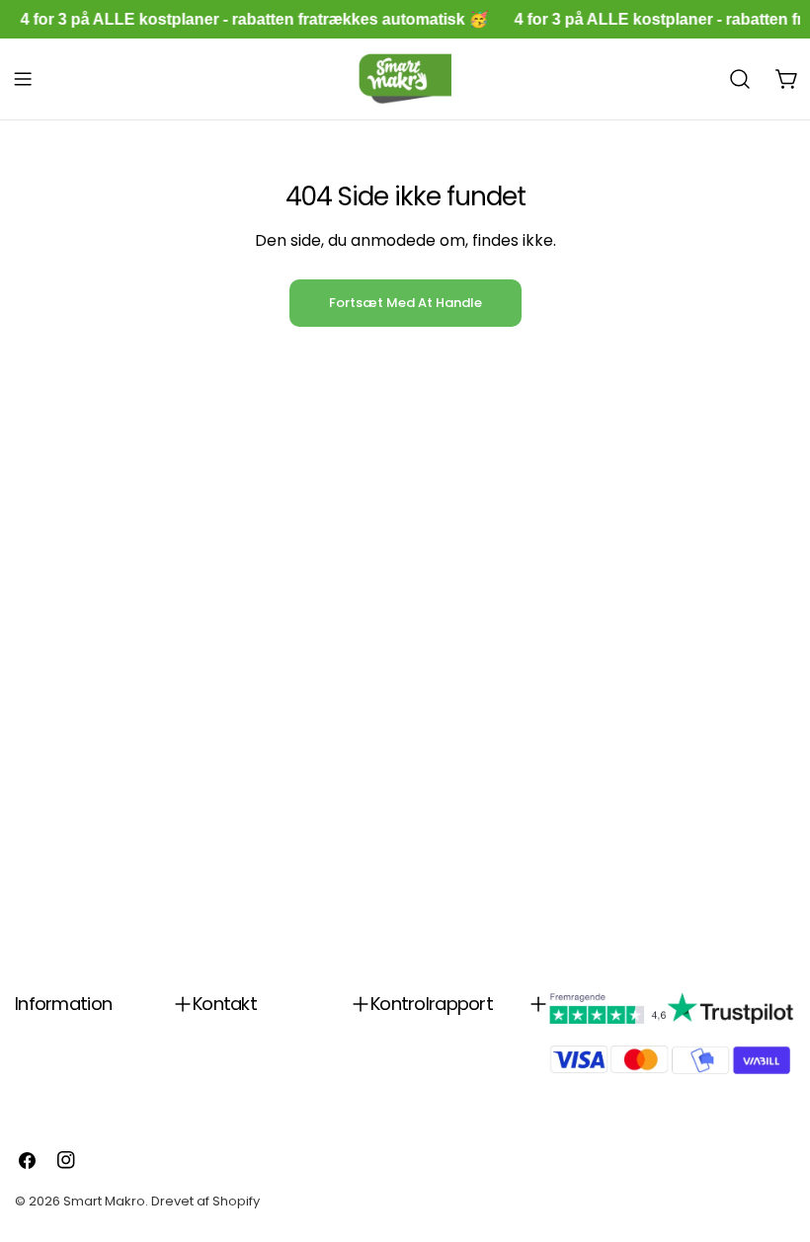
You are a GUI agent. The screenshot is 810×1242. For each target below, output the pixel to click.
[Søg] (740, 79)
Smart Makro (104, 1201)
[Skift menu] (22, 79)
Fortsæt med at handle (405, 302)
